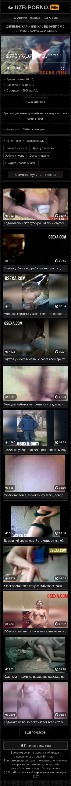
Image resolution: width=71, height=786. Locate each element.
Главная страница (37, 745)
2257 (36, 776)
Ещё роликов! (36, 732)
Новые (35, 17)
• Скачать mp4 (35, 101)
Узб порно (35, 772)
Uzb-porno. (36, 7)
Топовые (50, 17)
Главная (20, 17)
